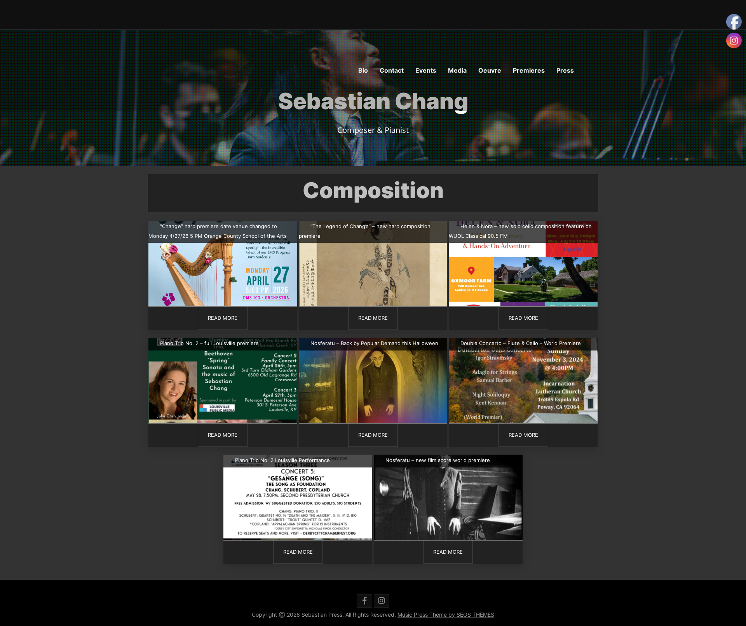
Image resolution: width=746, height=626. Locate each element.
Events (425, 70)
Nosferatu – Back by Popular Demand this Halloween (374, 343)
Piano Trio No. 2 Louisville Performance (282, 460)
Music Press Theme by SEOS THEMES (445, 614)
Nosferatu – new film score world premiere (437, 460)
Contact (392, 70)
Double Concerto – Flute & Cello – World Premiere (520, 343)
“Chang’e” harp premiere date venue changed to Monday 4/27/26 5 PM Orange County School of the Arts (217, 231)
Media (457, 70)
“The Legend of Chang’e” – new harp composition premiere (365, 231)
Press (565, 70)
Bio (363, 70)
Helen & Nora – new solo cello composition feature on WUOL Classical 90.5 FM (520, 231)
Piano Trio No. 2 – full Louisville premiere (209, 343)
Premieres (529, 70)
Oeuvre (489, 70)
